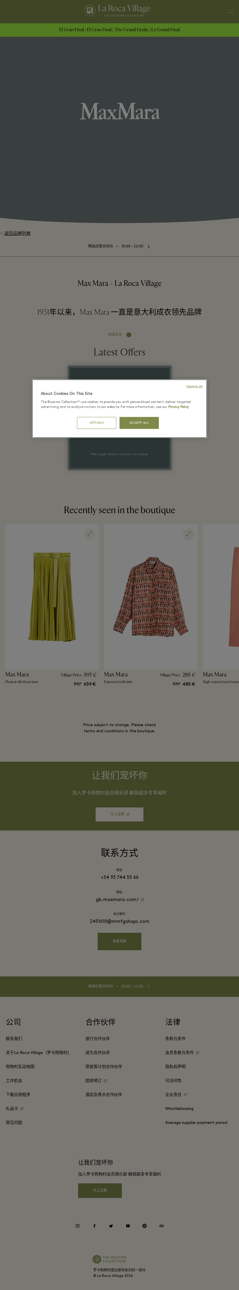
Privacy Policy (178, 407)
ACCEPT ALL (139, 423)
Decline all (195, 386)
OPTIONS (96, 423)
